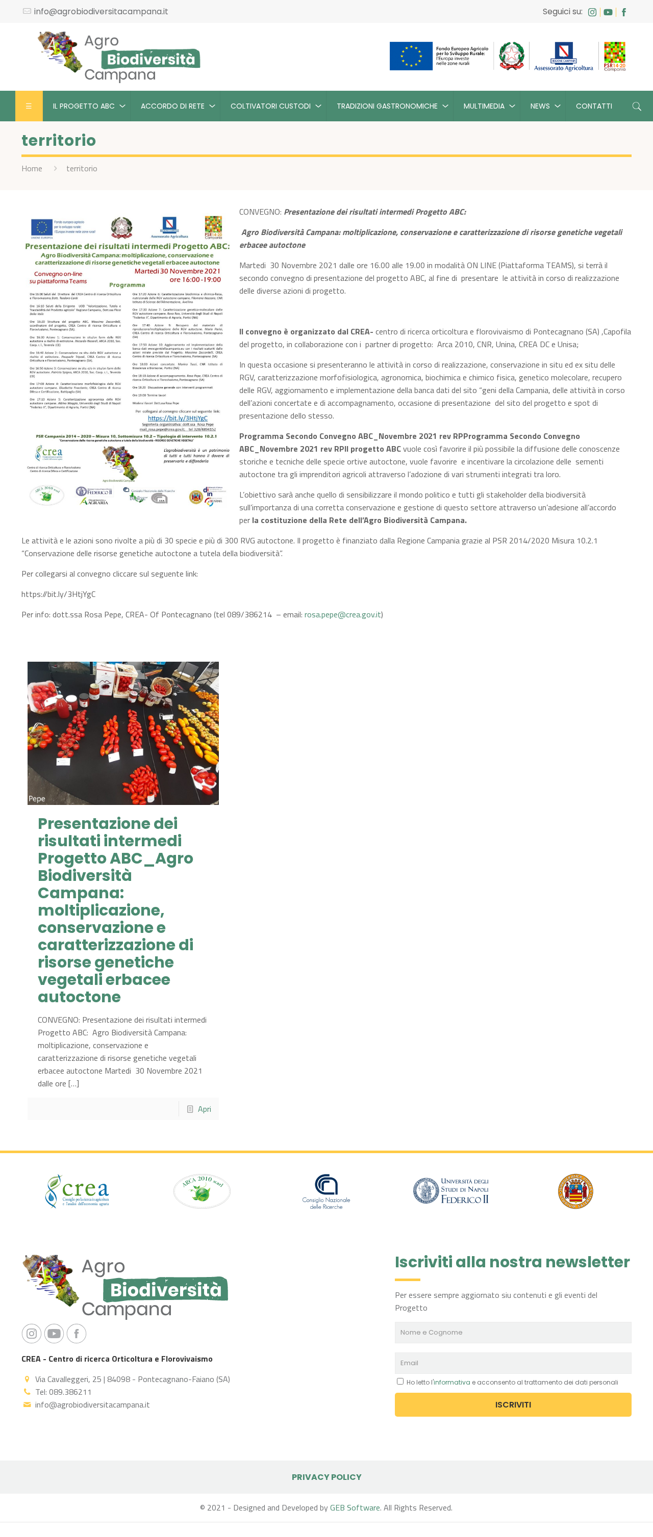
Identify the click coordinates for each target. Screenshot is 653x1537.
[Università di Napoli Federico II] (451, 1193)
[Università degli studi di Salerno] (575, 1193)
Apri (204, 1109)
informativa (452, 1382)
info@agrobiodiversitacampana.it (101, 11)
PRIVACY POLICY (327, 1477)
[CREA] (77, 1193)
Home (31, 168)
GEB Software (355, 1507)
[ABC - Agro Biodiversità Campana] (119, 57)
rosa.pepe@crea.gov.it (343, 614)
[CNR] (326, 1193)
